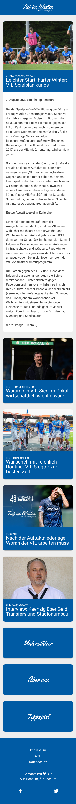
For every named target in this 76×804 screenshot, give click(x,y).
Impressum (38, 750)
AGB (38, 756)
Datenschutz (38, 762)
